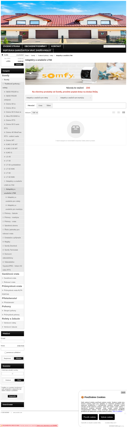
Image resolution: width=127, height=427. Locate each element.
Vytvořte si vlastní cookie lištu (91, 423)
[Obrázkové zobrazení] (123, 112)
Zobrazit (18, 64)
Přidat (19, 380)
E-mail (3, 338)
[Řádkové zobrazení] (113, 112)
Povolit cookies (90, 417)
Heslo (3, 346)
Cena (40, 105)
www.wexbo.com (17, 412)
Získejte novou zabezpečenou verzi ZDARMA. (46, 425)
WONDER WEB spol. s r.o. (116, 426)
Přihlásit (18, 358)
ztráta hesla (20, 346)
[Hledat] (123, 46)
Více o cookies (117, 411)
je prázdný (20, 55)
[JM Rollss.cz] (63, 22)
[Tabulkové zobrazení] (118, 112)
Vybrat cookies (107, 417)
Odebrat (8, 380)
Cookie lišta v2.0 (110, 423)
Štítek (49, 105)
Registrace (7, 358)
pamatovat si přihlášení (13, 352)
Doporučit (12, 396)
